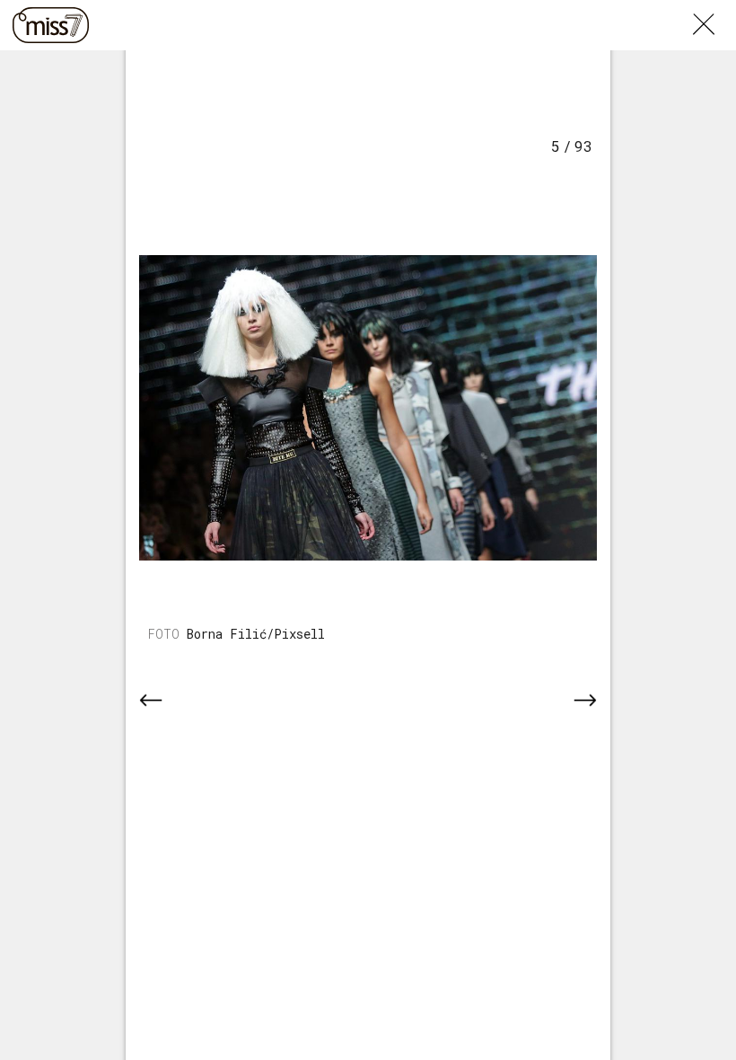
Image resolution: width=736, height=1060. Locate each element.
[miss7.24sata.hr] (51, 25)
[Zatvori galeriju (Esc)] (714, 11)
